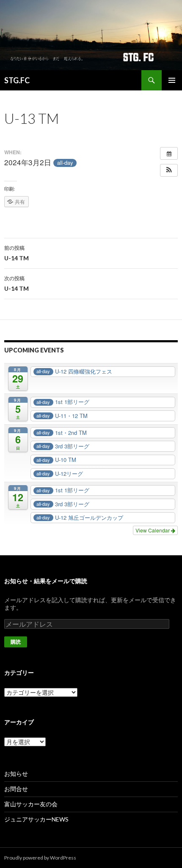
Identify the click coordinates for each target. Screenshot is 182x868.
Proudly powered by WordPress (40, 857)
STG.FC (17, 80)
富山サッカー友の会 (31, 804)
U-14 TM (16, 253)
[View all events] (169, 153)
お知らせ (16, 773)
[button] (168, 170)
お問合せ (16, 788)
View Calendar (153, 530)
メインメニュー (172, 80)
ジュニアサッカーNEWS (36, 819)
